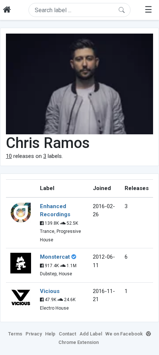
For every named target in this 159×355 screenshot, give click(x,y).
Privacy (34, 334)
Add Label (91, 334)
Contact (67, 334)
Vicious (50, 291)
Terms (15, 334)
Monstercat (55, 257)
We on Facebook (124, 334)
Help (50, 334)
